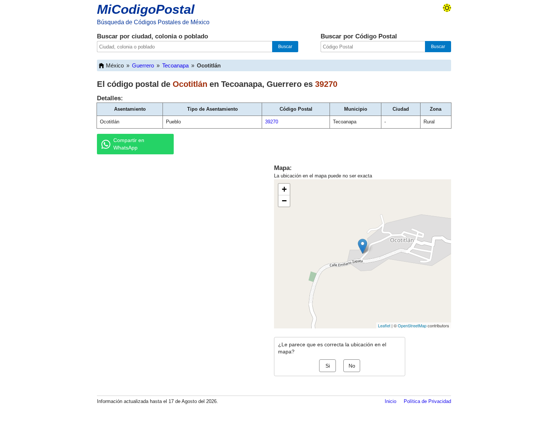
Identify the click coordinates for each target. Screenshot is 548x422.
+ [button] (284, 189)
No (352, 366)
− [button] (284, 200)
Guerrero (143, 65)
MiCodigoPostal (146, 9)
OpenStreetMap (412, 325)
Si (327, 366)
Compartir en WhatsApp (128, 144)
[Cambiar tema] (447, 8)
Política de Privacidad (427, 401)
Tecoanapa (175, 65)
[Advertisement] (177, 218)
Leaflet (384, 325)
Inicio (390, 401)
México (115, 65)
